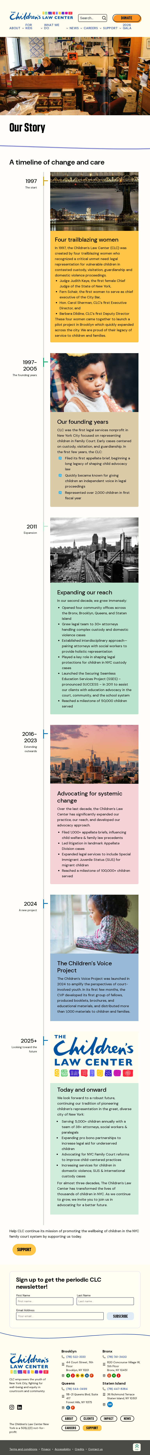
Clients (89, 1418)
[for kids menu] (41, 26)
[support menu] (120, 26)
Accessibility (63, 1449)
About (15, 28)
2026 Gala (127, 26)
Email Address (25, 1310)
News (74, 28)
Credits (79, 1449)
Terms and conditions (23, 1449)
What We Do (52, 26)
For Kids (29, 26)
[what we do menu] (67, 26)
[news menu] (81, 26)
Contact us (95, 1449)
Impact (108, 1418)
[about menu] (23, 26)
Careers (91, 28)
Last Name (84, 1295)
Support (110, 28)
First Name (23, 1295)
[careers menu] (100, 26)
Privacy (46, 1449)
